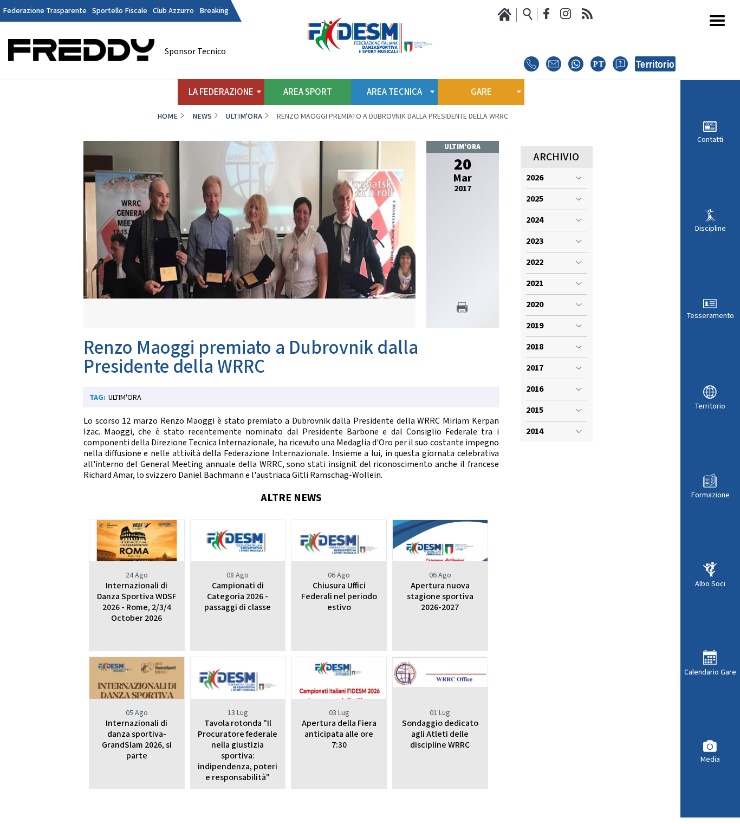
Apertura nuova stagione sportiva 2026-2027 (440, 596)
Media (710, 759)
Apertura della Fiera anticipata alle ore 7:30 (339, 734)
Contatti (710, 139)
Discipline (710, 228)
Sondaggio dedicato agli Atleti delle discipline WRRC (440, 734)
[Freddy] (81, 76)
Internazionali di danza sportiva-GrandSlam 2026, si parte (137, 740)
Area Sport (307, 92)
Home (167, 116)
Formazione (710, 494)
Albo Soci (710, 583)
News (202, 116)
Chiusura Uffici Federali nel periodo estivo (339, 596)
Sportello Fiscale (119, 11)
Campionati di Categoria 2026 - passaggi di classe (237, 596)
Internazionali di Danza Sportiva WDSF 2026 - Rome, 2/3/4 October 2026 (137, 602)
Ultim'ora (244, 116)
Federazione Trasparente (45, 11)
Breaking (214, 11)
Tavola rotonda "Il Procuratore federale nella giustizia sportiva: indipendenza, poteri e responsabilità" (237, 750)
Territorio (710, 406)
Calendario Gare (710, 672)
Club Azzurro (173, 11)
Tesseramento (710, 315)
